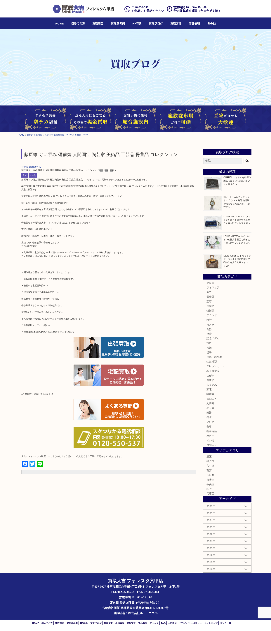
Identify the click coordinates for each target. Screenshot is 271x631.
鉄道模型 (211, 361)
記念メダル (212, 338)
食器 (209, 329)
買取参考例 (118, 23)
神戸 (209, 489)
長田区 (210, 475)
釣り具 (210, 408)
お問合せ (172, 623)
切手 (209, 352)
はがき (210, 375)
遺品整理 (142, 623)
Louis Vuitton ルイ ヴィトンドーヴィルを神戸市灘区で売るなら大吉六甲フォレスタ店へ (237, 260)
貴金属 (210, 296)
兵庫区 (210, 493)
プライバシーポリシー (191, 623)
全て (24, 175)
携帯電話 (211, 431)
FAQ (163, 623)
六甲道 (210, 465)
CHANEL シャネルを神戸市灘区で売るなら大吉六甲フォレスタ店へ (237, 180)
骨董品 (210, 380)
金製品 (210, 306)
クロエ (210, 282)
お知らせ (211, 445)
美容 (209, 426)
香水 (209, 417)
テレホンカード (215, 366)
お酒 (209, 347)
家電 (209, 389)
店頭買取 (108, 623)
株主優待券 (212, 370)
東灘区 (210, 479)
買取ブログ (156, 23)
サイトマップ (211, 623)
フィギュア (212, 287)
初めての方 (78, 23)
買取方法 (175, 23)
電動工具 (211, 398)
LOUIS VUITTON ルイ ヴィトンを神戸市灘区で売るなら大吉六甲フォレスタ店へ (236, 220)
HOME (59, 23)
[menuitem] (59, 23)
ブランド (211, 315)
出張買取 (119, 623)
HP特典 (137, 23)
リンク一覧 (225, 623)
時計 (209, 319)
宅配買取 (131, 623)
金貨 (209, 333)
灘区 (209, 456)
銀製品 (210, 310)
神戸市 (210, 461)
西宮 (209, 470)
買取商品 (97, 23)
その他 (32, 175)
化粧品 (210, 422)
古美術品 (211, 384)
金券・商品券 (214, 357)
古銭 (209, 343)
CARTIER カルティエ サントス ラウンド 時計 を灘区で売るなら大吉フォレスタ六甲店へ (236, 201)
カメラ (210, 324)
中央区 (210, 484)
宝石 (209, 301)
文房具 (210, 403)
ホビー (210, 435)
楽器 (209, 412)
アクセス (154, 623)
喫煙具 (210, 394)
